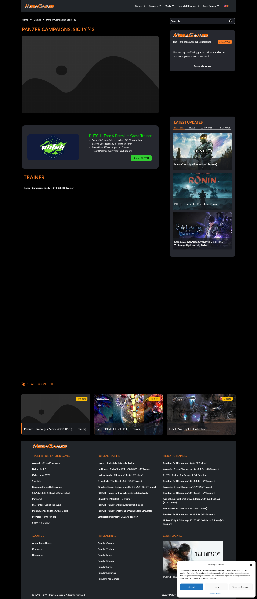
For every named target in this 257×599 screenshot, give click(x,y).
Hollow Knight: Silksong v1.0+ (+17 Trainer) (120, 475)
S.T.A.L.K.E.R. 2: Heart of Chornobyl (51, 492)
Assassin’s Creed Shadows (46, 463)
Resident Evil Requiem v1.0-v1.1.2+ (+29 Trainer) (189, 514)
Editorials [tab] (206, 127)
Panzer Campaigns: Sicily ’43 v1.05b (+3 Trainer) (49, 187)
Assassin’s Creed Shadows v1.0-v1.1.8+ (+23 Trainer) (191, 469)
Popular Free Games (108, 578)
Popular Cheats (106, 560)
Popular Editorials (107, 572)
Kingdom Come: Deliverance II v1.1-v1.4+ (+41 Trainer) (127, 486)
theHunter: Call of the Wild (46, 504)
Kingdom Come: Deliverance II (48, 486)
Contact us (37, 548)
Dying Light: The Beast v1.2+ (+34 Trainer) (120, 480)
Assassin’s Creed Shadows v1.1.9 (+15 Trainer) (187, 486)
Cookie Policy (215, 594)
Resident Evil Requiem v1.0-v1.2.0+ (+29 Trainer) (189, 492)
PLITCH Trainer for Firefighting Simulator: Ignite (123, 492)
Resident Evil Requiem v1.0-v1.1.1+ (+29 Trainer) (189, 480)
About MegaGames (42, 543)
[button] (251, 564)
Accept (191, 587)
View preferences (241, 587)
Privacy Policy (168, 594)
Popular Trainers (106, 548)
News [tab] (192, 127)
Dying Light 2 (39, 469)
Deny (216, 587)
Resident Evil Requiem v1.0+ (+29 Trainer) (185, 463)
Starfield (36, 480)
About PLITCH (141, 158)
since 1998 (224, 41)
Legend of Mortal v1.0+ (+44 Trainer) (117, 463)
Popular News (105, 566)
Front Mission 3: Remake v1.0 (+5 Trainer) (185, 508)
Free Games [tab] (224, 127)
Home (25, 19)
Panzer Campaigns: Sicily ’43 (61, 19)
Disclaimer (37, 554)
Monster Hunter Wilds (44, 516)
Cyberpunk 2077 (41, 475)
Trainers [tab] (179, 127)
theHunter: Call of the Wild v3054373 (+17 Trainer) (125, 469)
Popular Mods (105, 554)
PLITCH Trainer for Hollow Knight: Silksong (120, 504)
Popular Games (106, 543)
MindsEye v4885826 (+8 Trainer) (115, 498)
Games (37, 19)
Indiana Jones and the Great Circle (50, 510)
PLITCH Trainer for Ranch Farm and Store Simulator (125, 510)
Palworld (37, 498)
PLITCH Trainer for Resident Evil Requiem (185, 475)
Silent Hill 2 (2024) (41, 522)
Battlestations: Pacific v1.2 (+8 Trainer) (118, 516)
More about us (202, 66)
